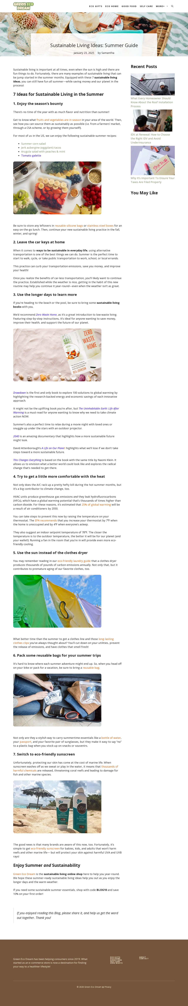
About (142, 957)
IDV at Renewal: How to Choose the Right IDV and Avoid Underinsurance (150, 138)
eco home (115, 958)
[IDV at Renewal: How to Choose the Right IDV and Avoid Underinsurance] (153, 121)
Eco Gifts (95, 6)
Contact (144, 958)
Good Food (129, 6)
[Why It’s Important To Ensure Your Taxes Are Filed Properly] (153, 161)
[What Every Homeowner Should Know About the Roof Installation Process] (153, 84)
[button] (172, 6)
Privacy (107, 986)
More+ (160, 6)
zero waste (116, 963)
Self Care (146, 6)
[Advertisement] (153, 246)
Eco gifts (115, 957)
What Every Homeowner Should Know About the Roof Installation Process (152, 102)
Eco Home (112, 6)
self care (115, 961)
